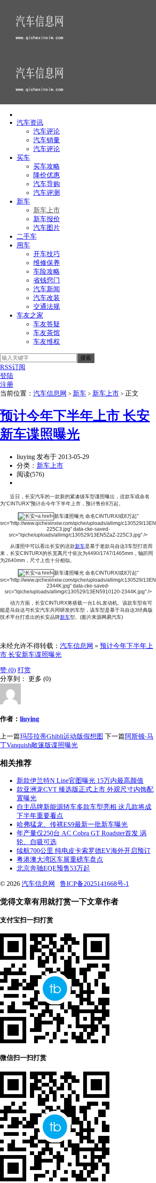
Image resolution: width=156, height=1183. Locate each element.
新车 (23, 201)
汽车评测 (46, 192)
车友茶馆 (46, 332)
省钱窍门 (46, 280)
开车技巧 (46, 253)
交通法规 (46, 306)
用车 (23, 245)
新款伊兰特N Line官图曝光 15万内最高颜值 (80, 780)
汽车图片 (46, 227)
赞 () (8, 669)
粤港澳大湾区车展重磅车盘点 (60, 859)
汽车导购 (46, 183)
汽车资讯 (30, 122)
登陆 (6, 375)
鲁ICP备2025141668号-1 (94, 883)
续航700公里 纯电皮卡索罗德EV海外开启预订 (84, 850)
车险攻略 (46, 271)
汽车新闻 (46, 289)
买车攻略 (46, 166)
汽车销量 (46, 140)
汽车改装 (46, 297)
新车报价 (46, 218)
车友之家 (30, 315)
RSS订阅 (12, 367)
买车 (23, 157)
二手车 (27, 236)
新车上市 (46, 210)
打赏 (24, 669)
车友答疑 (46, 324)
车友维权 (46, 341)
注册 (6, 384)
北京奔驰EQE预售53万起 (53, 868)
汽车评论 (46, 131)
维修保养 (46, 262)
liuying (29, 718)
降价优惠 (46, 175)
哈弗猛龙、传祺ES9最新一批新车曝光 (72, 824)
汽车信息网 (50, 393)
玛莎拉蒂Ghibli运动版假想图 (61, 736)
